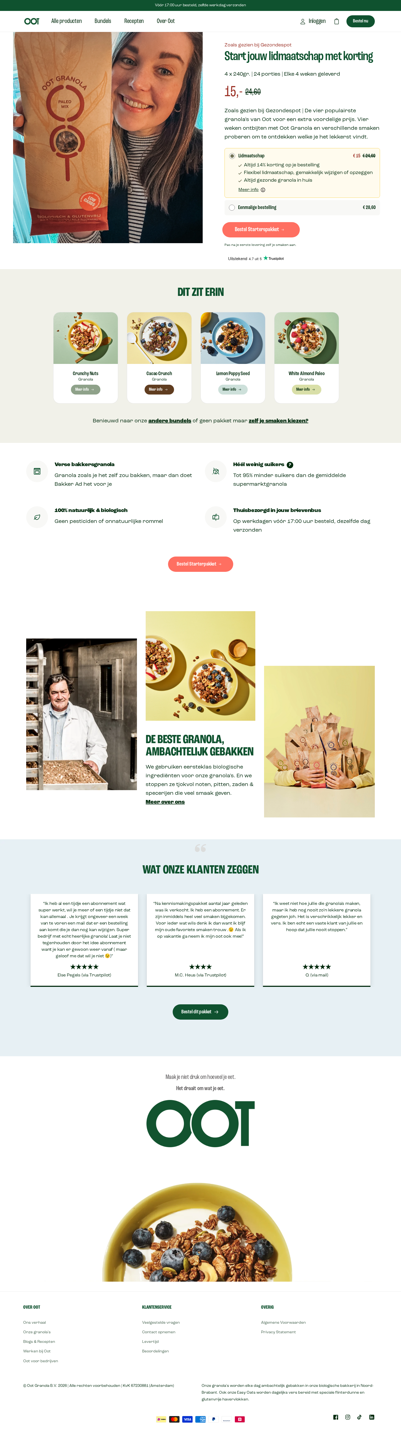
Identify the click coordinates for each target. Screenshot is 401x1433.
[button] (336, 21)
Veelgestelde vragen (161, 1323)
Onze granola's (37, 1332)
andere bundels (169, 421)
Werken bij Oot (37, 1351)
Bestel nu (360, 21)
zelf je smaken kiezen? (278, 421)
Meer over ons (165, 802)
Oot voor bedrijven (40, 1361)
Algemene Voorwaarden (283, 1323)
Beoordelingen (155, 1351)
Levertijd (150, 1342)
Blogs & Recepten (39, 1342)
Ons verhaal (34, 1323)
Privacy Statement (278, 1332)
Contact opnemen (158, 1332)
